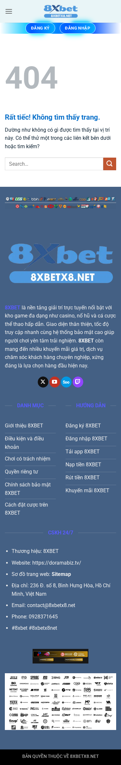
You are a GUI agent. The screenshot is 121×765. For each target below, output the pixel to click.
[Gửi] (109, 164)
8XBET (12, 308)
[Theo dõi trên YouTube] (54, 382)
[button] (9, 11)
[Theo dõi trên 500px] (66, 382)
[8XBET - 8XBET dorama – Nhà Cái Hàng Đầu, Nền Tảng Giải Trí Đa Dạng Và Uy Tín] (60, 11)
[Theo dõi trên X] (43, 382)
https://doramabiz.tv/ (56, 563)
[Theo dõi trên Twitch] (78, 382)
